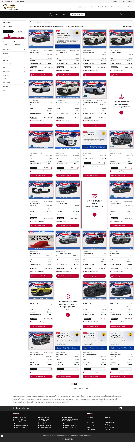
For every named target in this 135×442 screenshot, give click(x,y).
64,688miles (129, 306)
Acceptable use (91, 429)
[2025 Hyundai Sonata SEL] (41, 139)
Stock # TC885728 (87, 302)
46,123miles (76, 255)
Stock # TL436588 (34, 302)
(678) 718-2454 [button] (20, 1)
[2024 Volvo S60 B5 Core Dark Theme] (68, 139)
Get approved (90, 422)
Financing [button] (120, 7)
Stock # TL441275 (87, 251)
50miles (77, 356)
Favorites (114, 1)
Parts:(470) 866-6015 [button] (20, 427)
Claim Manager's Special (39, 74)
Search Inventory (80, 7)
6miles (50, 105)
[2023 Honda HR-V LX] (41, 240)
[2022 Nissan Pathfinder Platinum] (121, 290)
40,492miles (76, 155)
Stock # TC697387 (114, 151)
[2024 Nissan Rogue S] (68, 38)
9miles (131, 54)
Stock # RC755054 (60, 50)
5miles (104, 54)
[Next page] (90, 384)
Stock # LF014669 (114, 352)
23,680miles (49, 205)
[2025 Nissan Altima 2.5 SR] (121, 189)
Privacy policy (90, 425)
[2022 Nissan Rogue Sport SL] (68, 240)
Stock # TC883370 (60, 100)
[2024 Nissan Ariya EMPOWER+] (41, 189)
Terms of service (109, 427)
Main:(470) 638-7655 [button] (70, 423)
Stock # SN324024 (34, 50)
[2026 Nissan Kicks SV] (68, 189)
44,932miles (49, 255)
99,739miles (129, 356)
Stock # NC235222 (114, 302)
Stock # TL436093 (114, 251)
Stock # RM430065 (34, 201)
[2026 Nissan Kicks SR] (121, 240)
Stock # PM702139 (34, 251)
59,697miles (49, 356)
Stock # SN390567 (114, 201)
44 (86, 383)
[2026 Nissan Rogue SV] (94, 38)
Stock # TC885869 (87, 50)
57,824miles (102, 356)
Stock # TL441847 (60, 201)
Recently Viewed (127, 1)
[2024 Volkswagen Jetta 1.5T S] (94, 340)
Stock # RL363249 (34, 352)
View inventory (90, 417)
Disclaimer (108, 429)
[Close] (121, 14)
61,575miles (49, 155)
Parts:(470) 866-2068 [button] (45, 427)
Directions (89, 420)
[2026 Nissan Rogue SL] (121, 139)
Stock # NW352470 (60, 251)
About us (107, 417)
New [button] (86, 7)
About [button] (129, 7)
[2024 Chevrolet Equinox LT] (41, 340)
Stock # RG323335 (60, 151)
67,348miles (102, 105)
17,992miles (76, 54)
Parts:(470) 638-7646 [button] (70, 427)
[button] (7, 1)
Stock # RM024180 (87, 352)
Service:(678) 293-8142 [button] (21, 425)
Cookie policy (108, 425)
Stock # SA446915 (34, 151)
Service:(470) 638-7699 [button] (71, 425)
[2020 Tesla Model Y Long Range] (121, 340)
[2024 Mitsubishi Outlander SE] (94, 89)
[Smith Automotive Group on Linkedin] (120, 408)
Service (113, 7)
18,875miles (49, 54)
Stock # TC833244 (60, 352)
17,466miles (129, 205)
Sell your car (108, 420)
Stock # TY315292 (34, 100)
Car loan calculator (110, 422)
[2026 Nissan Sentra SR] (41, 89)
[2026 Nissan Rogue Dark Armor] (94, 290)
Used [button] (92, 7)
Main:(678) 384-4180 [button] (20, 423)
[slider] (3, 39)
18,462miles (102, 155)
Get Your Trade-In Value (77, 14)
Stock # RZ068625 (87, 100)
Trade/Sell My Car (103, 7)
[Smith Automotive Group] (10, 7)
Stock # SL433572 (87, 151)
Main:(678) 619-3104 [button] (45, 423)
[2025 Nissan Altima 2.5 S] (41, 38)
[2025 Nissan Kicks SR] (94, 139)
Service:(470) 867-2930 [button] (46, 425)
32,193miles (129, 155)
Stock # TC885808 (114, 50)
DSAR (88, 427)
